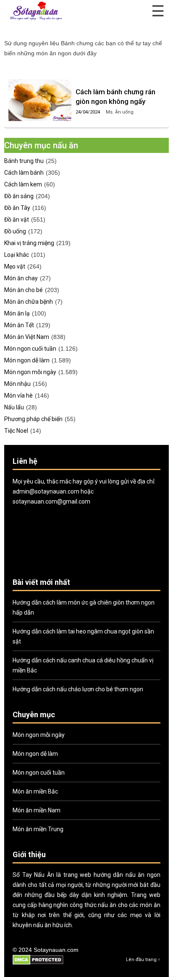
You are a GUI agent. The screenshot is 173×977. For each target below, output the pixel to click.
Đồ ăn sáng (19, 196)
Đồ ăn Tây (17, 207)
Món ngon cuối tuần (30, 348)
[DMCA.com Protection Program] (38, 963)
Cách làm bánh (24, 172)
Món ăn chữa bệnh (28, 301)
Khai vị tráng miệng (29, 243)
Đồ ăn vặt (16, 219)
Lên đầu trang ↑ (143, 959)
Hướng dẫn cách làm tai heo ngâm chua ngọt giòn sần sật (83, 636)
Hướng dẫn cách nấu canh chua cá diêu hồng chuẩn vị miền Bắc (83, 665)
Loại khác (16, 254)
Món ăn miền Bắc (35, 791)
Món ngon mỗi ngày (30, 372)
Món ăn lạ (17, 313)
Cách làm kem (23, 184)
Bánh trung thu (24, 161)
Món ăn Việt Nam (26, 336)
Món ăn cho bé (23, 290)
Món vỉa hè (18, 395)
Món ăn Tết (19, 325)
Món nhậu (17, 383)
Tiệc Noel (16, 430)
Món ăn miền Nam (36, 810)
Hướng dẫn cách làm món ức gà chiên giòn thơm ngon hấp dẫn (84, 607)
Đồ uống (15, 231)
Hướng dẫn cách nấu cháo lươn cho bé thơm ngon (78, 689)
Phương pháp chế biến (33, 419)
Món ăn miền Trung (38, 829)
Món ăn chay (21, 278)
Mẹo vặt (14, 266)
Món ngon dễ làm (27, 360)
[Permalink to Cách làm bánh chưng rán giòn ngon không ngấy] (39, 100)
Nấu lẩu (14, 407)
